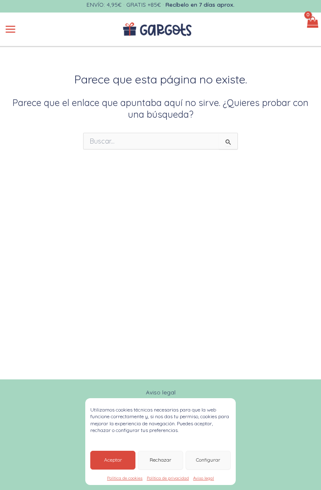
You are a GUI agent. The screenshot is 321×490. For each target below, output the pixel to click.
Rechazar (160, 460)
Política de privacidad (168, 478)
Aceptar (113, 460)
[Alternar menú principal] (10, 29)
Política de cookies (125, 478)
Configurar (208, 460)
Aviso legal (203, 478)
